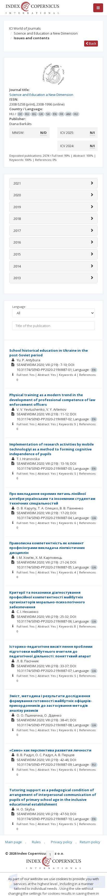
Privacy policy (61, 842)
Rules (36, 842)
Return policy (90, 842)
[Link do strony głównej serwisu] (32, 7)
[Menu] (98, 7)
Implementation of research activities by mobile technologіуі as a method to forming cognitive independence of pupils (51, 449)
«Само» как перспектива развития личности (50, 750)
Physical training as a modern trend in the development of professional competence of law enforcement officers (52, 400)
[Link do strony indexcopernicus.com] (53, 862)
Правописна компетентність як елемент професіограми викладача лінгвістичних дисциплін (47, 548)
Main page (13, 842)
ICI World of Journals (25, 28)
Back (92, 43)
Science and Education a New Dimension (46, 33)
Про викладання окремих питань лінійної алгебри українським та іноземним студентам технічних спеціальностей (52, 498)
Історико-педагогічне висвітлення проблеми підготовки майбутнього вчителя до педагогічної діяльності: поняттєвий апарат (50, 651)
